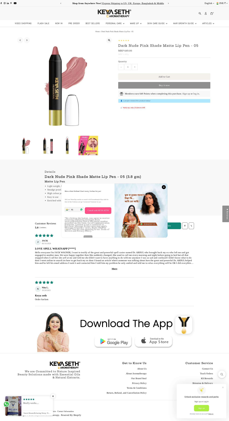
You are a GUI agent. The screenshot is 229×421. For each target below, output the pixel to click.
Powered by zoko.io (88, 236)
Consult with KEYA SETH (98, 210)
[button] (67, 209)
